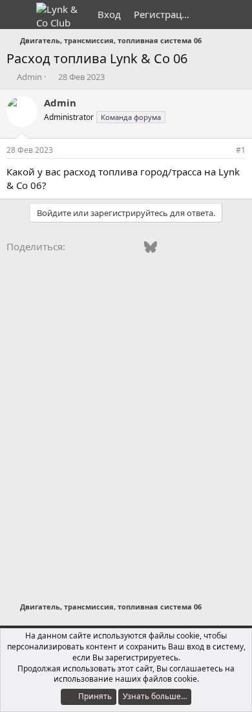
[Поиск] (236, 14)
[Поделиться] (223, 150)
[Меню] (18, 15)
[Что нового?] (211, 14)
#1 (241, 149)
